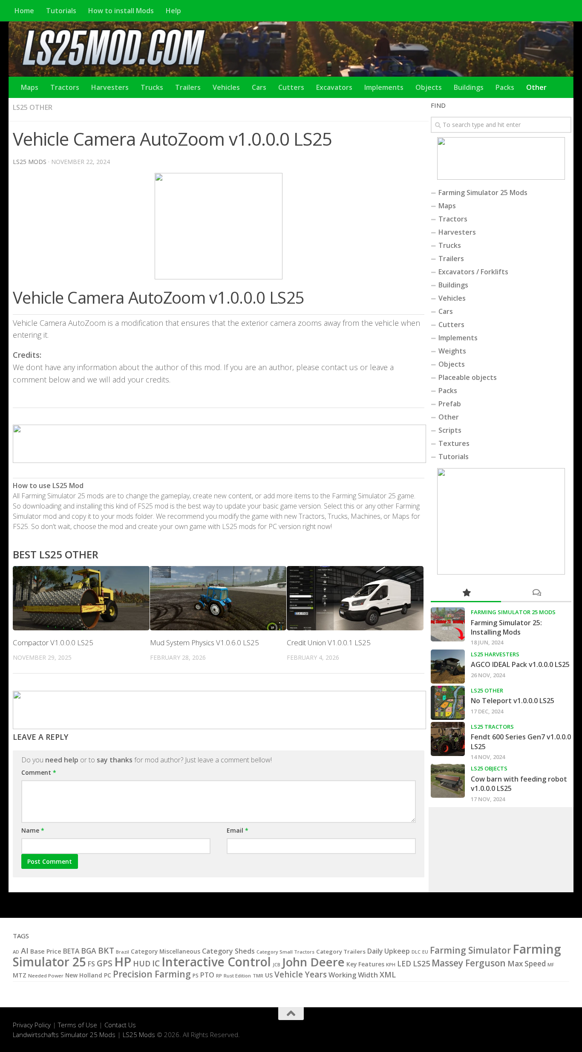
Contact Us (120, 1024)
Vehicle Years (300, 974)
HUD (141, 963)
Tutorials (61, 10)
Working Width (353, 975)
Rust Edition (237, 975)
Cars (259, 87)
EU (425, 952)
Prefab (449, 403)
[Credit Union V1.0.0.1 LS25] (355, 598)
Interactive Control (216, 962)
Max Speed (526, 964)
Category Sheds (228, 951)
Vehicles (226, 87)
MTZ (19, 975)
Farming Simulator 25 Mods (482, 192)
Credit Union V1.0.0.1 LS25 (329, 642)
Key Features (365, 964)
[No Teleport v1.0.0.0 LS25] (448, 703)
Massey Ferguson (469, 963)
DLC (416, 952)
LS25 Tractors (492, 726)
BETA (71, 951)
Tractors (64, 87)
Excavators (334, 87)
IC (156, 963)
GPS (104, 963)
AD (16, 952)
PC (107, 975)
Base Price (45, 951)
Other (536, 87)
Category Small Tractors (285, 952)
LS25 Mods (139, 1034)
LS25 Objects (489, 768)
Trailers (188, 87)
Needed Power (45, 975)
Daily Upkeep (388, 951)
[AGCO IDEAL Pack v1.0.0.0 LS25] (448, 667)
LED (404, 964)
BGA (88, 951)
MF (550, 964)
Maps (29, 87)
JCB (276, 965)
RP (219, 975)
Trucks (152, 87)
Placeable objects (467, 377)
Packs (505, 87)
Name (32, 830)
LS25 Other (32, 107)
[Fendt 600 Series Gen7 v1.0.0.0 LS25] (448, 739)
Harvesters (110, 87)
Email (237, 830)
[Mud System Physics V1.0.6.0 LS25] (218, 598)
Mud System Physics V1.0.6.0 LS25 (204, 642)
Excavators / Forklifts (473, 271)
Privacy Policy (32, 1024)
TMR (258, 975)
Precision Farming (152, 974)
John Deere (313, 962)
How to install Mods (121, 10)
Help (173, 10)
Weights (452, 351)
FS (91, 964)
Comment (38, 772)
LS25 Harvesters (495, 654)
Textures (454, 443)
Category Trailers (341, 951)
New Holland (83, 975)
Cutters (291, 87)
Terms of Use (77, 1024)
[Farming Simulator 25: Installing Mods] (448, 624)
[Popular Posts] (466, 593)
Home (24, 10)
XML (388, 974)
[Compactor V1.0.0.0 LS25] (81, 598)
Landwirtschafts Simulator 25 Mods (64, 1034)
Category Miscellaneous (165, 951)
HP (122, 961)
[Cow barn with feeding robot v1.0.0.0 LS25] (448, 781)
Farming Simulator (470, 950)
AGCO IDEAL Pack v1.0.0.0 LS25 (520, 664)
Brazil (122, 952)
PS (196, 975)
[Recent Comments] (536, 593)
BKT (106, 950)
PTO (207, 975)
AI (25, 951)
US (269, 975)
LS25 (421, 963)
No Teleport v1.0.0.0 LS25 (512, 700)
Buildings (469, 87)
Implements (383, 87)
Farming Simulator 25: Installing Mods (506, 627)
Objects (428, 87)
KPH (390, 964)
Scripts (449, 430)
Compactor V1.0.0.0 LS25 (53, 642)
